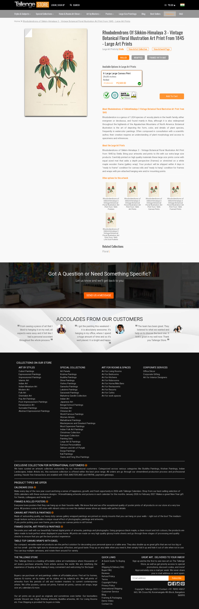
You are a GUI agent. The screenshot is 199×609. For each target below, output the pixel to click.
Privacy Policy (108, 585)
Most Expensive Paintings (72, 426)
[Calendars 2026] (35, 487)
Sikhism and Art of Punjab (72, 448)
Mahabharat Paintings (70, 420)
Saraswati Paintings (69, 392)
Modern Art (24, 389)
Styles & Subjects (22, 13)
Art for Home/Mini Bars (113, 383)
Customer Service (110, 591)
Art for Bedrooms (110, 374)
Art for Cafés (108, 392)
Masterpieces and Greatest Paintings (77, 423)
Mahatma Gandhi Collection (73, 395)
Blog (143, 13)
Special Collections (44, 13)
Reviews (106, 573)
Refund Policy (108, 576)
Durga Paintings (67, 451)
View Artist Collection (138, 49)
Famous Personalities (70, 444)
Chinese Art (65, 411)
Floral (105, 251)
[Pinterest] (183, 584)
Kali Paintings (66, 454)
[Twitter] (170, 584)
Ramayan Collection (69, 435)
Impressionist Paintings (30, 377)
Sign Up (61, 5)
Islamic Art (24, 380)
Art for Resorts (109, 389)
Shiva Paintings (67, 380)
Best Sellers (155, 13)
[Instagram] (178, 584)
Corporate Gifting (151, 374)
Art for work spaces (111, 395)
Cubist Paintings (26, 371)
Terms (105, 579)
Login (53, 5)
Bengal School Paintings (71, 405)
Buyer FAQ (107, 570)
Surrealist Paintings (28, 408)
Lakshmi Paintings (69, 389)
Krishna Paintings (68, 374)
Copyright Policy (109, 582)
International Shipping (112, 588)
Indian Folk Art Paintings (71, 429)
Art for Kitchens (109, 377)
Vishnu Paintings (68, 383)
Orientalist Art (25, 395)
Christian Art (66, 408)
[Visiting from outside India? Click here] (86, 465)
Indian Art (23, 383)
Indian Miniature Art (28, 386)
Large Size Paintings (128, 13)
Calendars (170, 13)
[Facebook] (174, 584)
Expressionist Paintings (30, 374)
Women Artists (67, 417)
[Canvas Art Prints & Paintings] (52, 512)
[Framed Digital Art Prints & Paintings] (62, 526)
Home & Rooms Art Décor (69, 13)
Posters (109, 13)
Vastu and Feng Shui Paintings (74, 457)
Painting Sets (66, 438)
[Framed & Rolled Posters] (47, 501)
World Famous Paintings (71, 414)
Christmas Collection (70, 432)
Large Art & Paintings (70, 441)
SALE (181, 13)
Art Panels (65, 371)
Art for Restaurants (111, 386)
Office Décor (149, 371)
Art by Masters (93, 13)
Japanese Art (66, 402)
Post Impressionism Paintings (33, 402)
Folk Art (22, 392)
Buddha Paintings (68, 377)
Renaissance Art (26, 405)
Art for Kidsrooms (110, 380)
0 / (169, 5)
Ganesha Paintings (69, 386)
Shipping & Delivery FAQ (113, 567)
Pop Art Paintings (27, 398)
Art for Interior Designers (155, 377)
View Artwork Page (162, 49)
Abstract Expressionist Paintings (34, 411)
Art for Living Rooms (112, 371)
